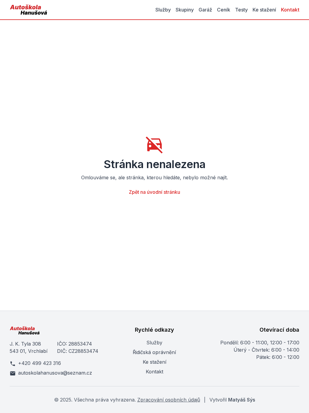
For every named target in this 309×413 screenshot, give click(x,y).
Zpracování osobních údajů (168, 400)
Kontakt (290, 10)
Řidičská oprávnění (154, 352)
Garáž (205, 10)
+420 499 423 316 (39, 363)
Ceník (223, 10)
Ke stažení (264, 10)
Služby (163, 10)
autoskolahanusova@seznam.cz (55, 373)
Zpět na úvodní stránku (154, 192)
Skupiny (185, 10)
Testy (241, 10)
